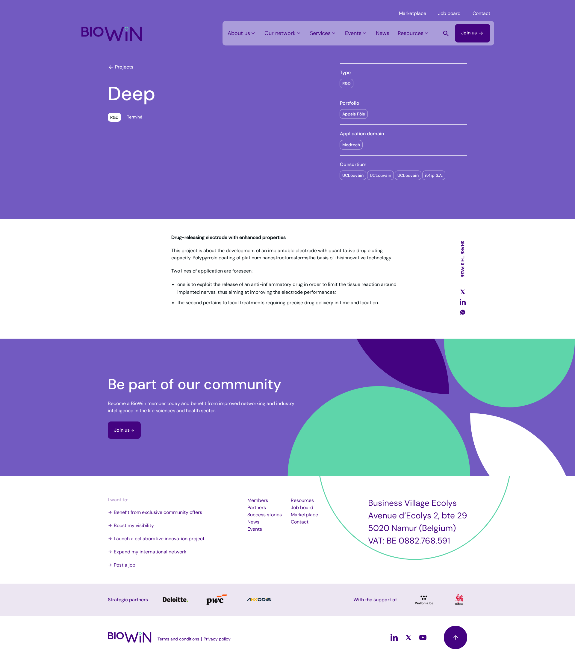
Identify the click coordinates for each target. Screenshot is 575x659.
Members (257, 500)
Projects (123, 67)
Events (353, 33)
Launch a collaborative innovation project (159, 538)
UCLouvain (353, 175)
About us (239, 33)
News (382, 33)
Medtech (351, 144)
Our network (280, 33)
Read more (175, 599)
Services (320, 33)
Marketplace (412, 13)
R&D (346, 83)
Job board (449, 13)
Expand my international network (150, 552)
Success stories (264, 515)
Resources (410, 33)
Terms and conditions (178, 639)
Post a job (124, 565)
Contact (481, 13)
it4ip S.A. (434, 175)
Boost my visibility (134, 525)
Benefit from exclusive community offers (158, 512)
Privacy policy (217, 639)
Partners (256, 507)
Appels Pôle (353, 114)
